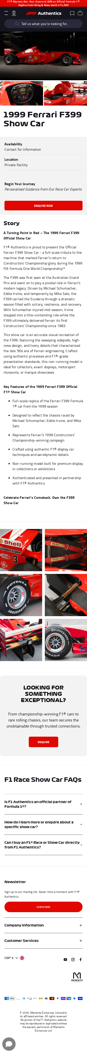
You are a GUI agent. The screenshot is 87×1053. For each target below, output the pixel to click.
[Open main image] (43, 55)
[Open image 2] (21, 93)
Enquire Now (43, 205)
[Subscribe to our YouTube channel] (65, 960)
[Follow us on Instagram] (73, 960)
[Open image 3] (65, 93)
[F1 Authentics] (43, 13)
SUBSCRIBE (43, 907)
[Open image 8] (21, 640)
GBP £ (9, 958)
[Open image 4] (21, 550)
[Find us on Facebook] (81, 960)
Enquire (43, 742)
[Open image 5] (66, 550)
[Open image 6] (21, 595)
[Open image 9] (66, 640)
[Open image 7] (66, 595)
